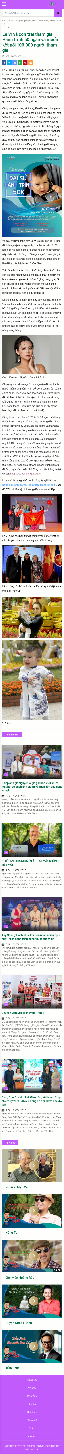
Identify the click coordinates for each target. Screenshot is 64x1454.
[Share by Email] (30, 62)
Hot (7, 27)
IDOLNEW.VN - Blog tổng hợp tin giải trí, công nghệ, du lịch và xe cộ (31, 22)
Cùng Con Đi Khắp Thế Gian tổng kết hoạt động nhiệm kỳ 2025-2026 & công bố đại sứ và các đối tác (32, 1101)
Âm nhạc (32, 1388)
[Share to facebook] (4, 62)
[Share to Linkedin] (14, 62)
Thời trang (32, 1412)
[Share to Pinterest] (25, 62)
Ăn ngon (32, 1436)
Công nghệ (32, 1420)
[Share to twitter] (9, 62)
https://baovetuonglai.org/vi (26, 473)
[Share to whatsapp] (20, 62)
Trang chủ (32, 1380)
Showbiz (32, 1404)
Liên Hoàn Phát (32, 1449)
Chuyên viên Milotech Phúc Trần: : (23, 1012)
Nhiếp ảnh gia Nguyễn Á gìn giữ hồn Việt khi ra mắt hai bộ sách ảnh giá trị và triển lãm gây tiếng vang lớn (32, 786)
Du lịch (32, 1428)
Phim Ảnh (32, 1396)
